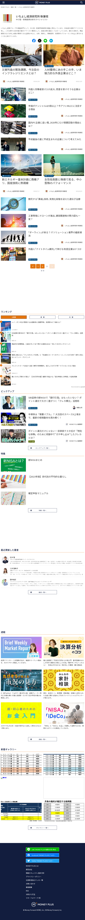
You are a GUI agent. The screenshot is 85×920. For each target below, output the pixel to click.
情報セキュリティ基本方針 (35, 873)
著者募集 (29, 887)
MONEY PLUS (5, 7)
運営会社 (29, 869)
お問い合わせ (30, 884)
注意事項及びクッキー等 (34, 880)
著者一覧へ (42, 592)
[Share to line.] (45, 40)
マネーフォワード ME (33, 898)
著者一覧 (13, 7)
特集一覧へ (42, 510)
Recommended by (75, 387)
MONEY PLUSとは (32, 866)
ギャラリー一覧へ (42, 828)
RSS (27, 891)
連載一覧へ (42, 739)
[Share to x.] (39, 40)
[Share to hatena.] (51, 40)
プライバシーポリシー (33, 876)
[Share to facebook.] (34, 40)
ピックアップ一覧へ (43, 448)
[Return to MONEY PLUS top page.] (42, 2)
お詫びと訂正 (30, 894)
